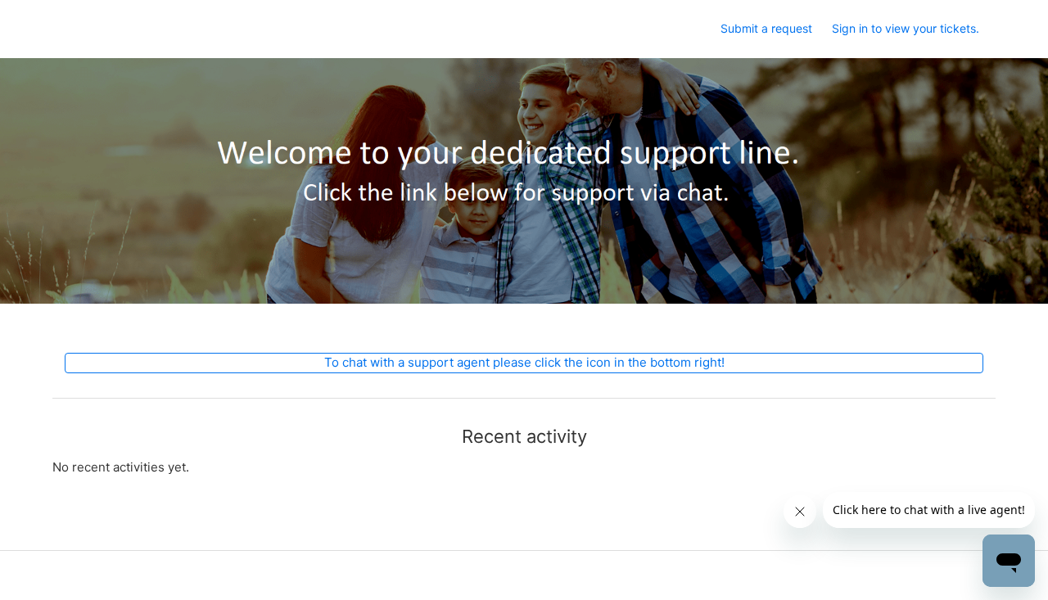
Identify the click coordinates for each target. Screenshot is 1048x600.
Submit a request (766, 28)
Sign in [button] (850, 28)
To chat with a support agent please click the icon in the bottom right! (524, 362)
